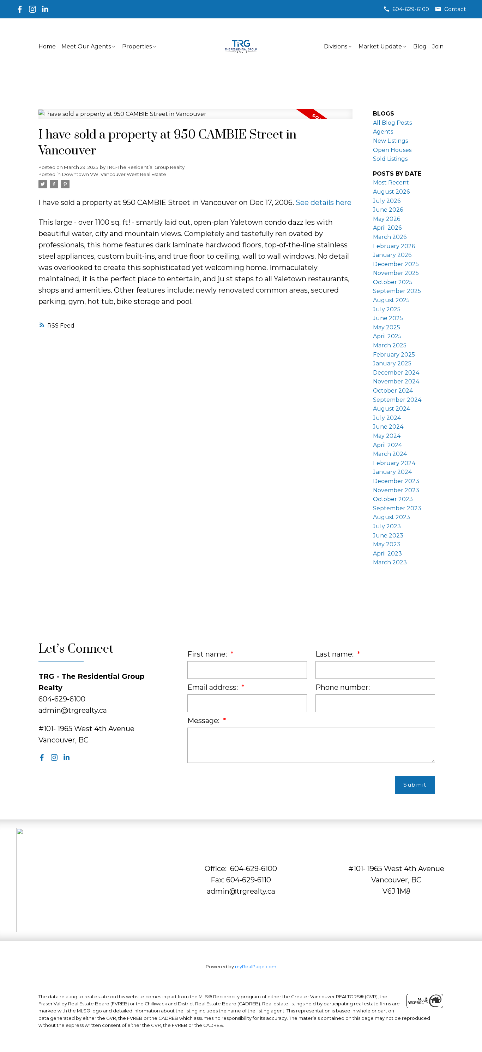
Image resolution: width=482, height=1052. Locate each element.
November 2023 (396, 490)
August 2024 (391, 408)
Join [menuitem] (438, 46)
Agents (383, 131)
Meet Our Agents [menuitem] (86, 46)
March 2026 (389, 237)
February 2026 (394, 246)
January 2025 (392, 363)
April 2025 (387, 336)
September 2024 (397, 399)
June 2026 (388, 209)
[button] (406, 9)
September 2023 (397, 508)
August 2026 (391, 191)
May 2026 (386, 219)
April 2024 (387, 445)
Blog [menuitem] (420, 46)
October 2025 (392, 282)
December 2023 (396, 481)
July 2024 (387, 418)
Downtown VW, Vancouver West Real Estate (114, 174)
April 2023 (387, 553)
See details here (323, 202)
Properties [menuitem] (137, 46)
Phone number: (342, 687)
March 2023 (390, 562)
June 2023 (388, 535)
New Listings (390, 140)
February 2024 (394, 463)
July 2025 (386, 309)
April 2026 (387, 227)
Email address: (213, 687)
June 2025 (388, 318)
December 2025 (396, 264)
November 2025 (396, 273)
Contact (455, 9)
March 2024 (390, 454)
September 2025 (397, 291)
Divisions (335, 46)
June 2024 (388, 426)
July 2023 (387, 526)
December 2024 (396, 372)
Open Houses (392, 150)
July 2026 (386, 201)
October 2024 (393, 390)
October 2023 (393, 499)
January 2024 (392, 472)
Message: (204, 720)
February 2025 (394, 354)
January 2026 (392, 255)
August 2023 (391, 517)
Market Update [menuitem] (380, 46)
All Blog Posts (392, 122)
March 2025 (389, 345)
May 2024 (386, 436)
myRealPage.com (255, 966)
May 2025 (386, 327)
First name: (208, 654)
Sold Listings (390, 158)
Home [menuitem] (47, 46)
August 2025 (391, 300)
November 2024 (396, 381)
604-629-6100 (410, 9)
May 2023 (386, 544)
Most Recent (391, 182)
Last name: (335, 654)
